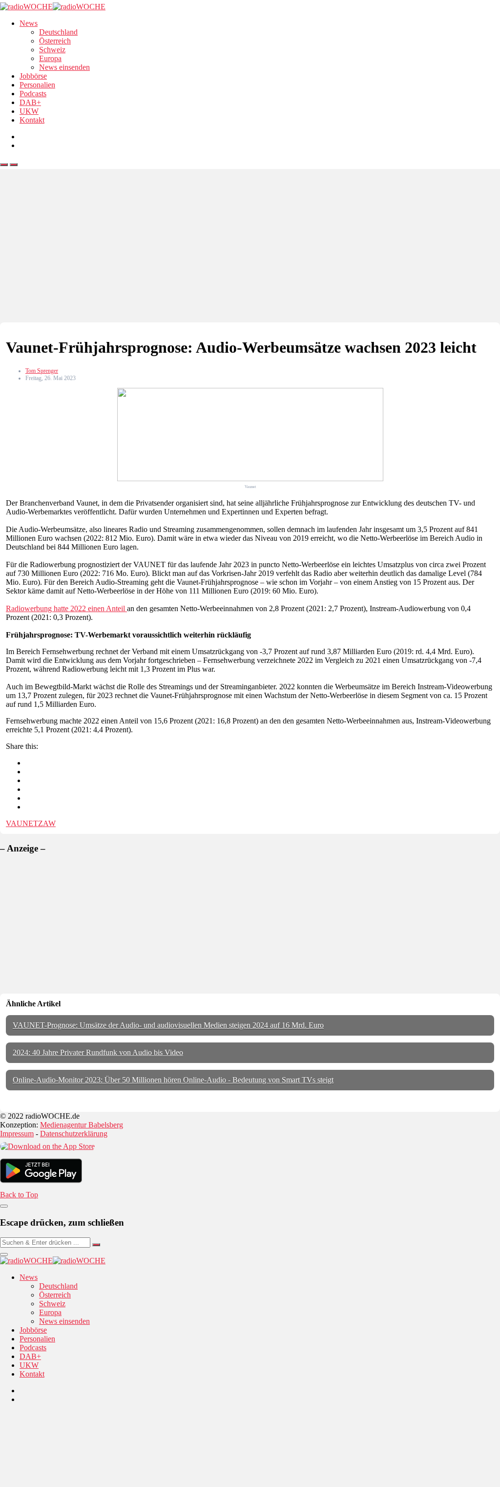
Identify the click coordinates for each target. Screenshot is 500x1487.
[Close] (4, 1206)
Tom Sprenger (41, 370)
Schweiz (52, 49)
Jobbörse (33, 76)
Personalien (37, 85)
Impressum (17, 1133)
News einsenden (64, 67)
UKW (29, 111)
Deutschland (58, 32)
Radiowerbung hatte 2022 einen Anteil (66, 608)
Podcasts (33, 93)
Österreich (55, 41)
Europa (50, 58)
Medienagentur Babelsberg (81, 1125)
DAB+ (30, 102)
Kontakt (32, 120)
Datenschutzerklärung (73, 1133)
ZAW (47, 823)
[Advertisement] (250, 249)
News (29, 23)
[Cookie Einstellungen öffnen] (73, 1482)
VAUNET (22, 823)
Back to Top (19, 1194)
